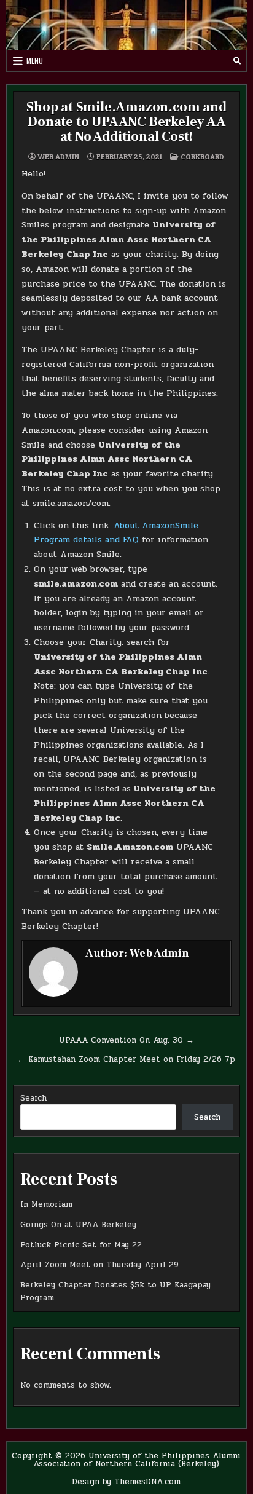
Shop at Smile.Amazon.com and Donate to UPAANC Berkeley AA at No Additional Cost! (126, 121)
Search (33, 1098)
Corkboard (202, 156)
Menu (34, 60)
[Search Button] (237, 61)
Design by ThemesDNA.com (126, 1482)
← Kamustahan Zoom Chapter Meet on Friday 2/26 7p (126, 1059)
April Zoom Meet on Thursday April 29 (99, 1265)
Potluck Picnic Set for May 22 (81, 1245)
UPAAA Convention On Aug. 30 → (126, 1040)
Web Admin (58, 156)
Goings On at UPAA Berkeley (78, 1225)
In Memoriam (46, 1204)
